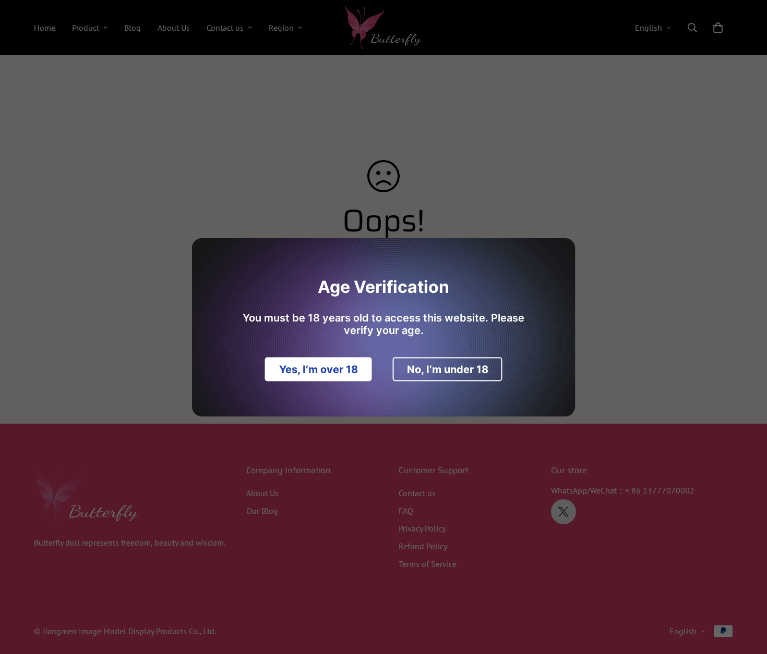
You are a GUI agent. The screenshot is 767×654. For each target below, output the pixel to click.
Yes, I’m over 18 (318, 369)
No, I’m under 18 (447, 369)
